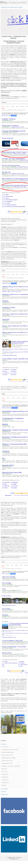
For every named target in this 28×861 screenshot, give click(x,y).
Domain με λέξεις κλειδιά (8, 752)
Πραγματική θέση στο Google (8, 758)
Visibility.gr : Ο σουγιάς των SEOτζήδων (11, 766)
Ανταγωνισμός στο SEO (7, 760)
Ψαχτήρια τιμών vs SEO (7, 763)
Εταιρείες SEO (5, 779)
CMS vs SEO (4, 771)
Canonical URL (5, 774)
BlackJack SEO (5, 777)
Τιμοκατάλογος (5, 782)
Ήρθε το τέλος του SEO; (7, 755)
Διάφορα (4, 785)
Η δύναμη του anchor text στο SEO (11, 7)
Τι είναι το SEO (5, 747)
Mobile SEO (4, 768)
